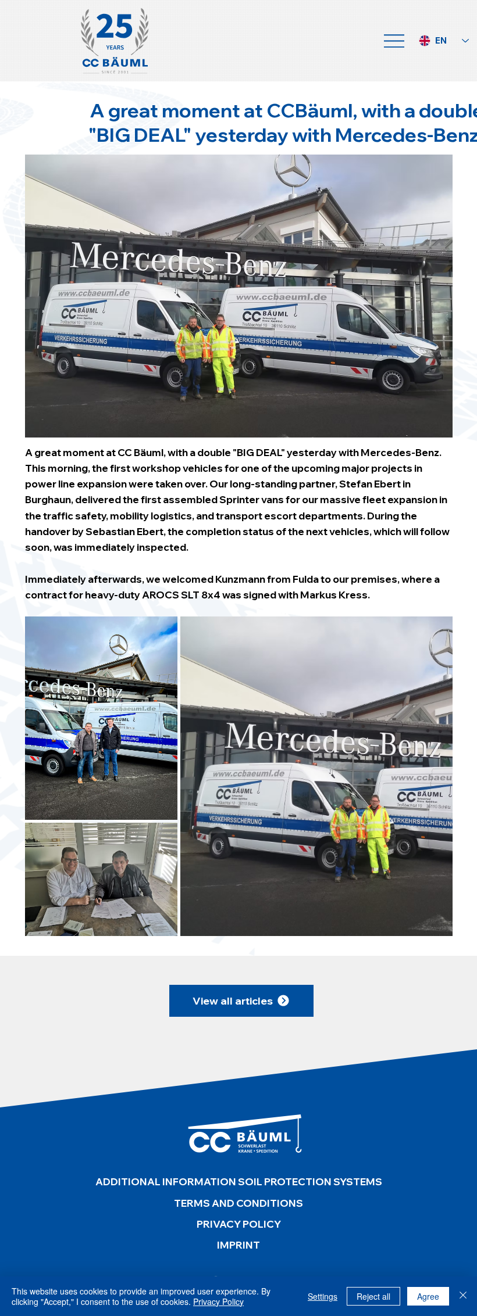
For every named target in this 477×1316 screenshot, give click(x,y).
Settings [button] (322, 1296)
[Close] (463, 1296)
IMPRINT (238, 1245)
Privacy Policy (218, 1301)
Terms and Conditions (238, 1203)
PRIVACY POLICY (239, 1224)
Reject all (373, 1296)
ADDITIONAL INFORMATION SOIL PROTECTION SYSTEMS (238, 1181)
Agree (428, 1296)
